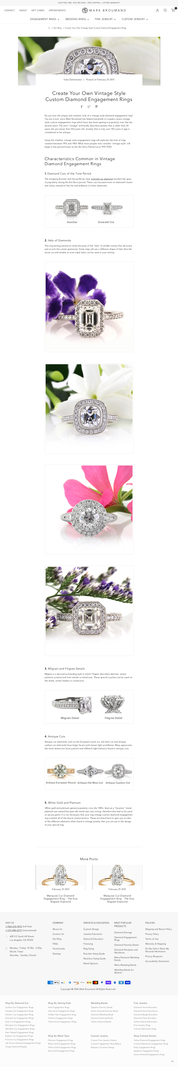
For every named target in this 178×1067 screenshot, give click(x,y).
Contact (9, 10)
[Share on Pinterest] (96, 107)
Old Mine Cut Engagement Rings (20, 1029)
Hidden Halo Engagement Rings (62, 1015)
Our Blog (57, 28)
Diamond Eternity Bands (126, 945)
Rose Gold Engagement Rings (61, 1051)
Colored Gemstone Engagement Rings (151, 1044)
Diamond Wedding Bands (102, 1015)
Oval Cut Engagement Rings (17, 1022)
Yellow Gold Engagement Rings (62, 1047)
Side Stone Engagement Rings (61, 1011)
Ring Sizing (88, 948)
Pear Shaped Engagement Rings (19, 1032)
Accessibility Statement (157, 962)
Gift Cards (37, 10)
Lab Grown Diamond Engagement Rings (23, 1043)
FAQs (55, 944)
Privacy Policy (152, 934)
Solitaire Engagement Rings (60, 1018)
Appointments (57, 10)
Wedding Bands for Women (124, 971)
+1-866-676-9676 (13, 926)
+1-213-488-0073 (13, 930)
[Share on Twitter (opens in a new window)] (89, 107)
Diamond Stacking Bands (102, 1018)
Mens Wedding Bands (125, 965)
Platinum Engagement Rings (60, 1040)
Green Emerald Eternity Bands (104, 1011)
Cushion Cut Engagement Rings (19, 1007)
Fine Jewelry (104, 19)
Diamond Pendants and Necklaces (126, 951)
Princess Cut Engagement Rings (19, 1040)
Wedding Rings (76, 19)
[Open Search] (165, 10)
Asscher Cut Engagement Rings (19, 1015)
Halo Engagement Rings (58, 1007)
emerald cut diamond (102, 179)
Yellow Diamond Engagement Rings (149, 1040)
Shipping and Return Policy (158, 929)
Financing (88, 944)
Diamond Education (93, 939)
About (23, 10)
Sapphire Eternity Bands (101, 1007)
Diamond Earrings (123, 932)
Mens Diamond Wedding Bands (126, 958)
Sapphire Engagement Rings (146, 1051)
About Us (57, 929)
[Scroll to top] (172, 1061)
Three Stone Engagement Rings (62, 1022)
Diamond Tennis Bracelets (145, 1007)
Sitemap (57, 953)
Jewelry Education (92, 934)
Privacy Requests (154, 956)
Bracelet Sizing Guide (94, 953)
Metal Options (90, 963)
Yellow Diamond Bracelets (145, 1022)
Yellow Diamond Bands (101, 1022)
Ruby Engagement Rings (144, 1047)
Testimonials (59, 948)
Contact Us (58, 934)
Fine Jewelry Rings (142, 1025)
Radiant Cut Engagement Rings (19, 1036)
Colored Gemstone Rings (145, 1029)
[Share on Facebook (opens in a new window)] (81, 107)
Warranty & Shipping (155, 944)
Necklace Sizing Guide (94, 958)
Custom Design (91, 929)
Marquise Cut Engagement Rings (20, 1025)
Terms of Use (152, 939)
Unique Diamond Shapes (16, 1047)
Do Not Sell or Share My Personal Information (157, 950)
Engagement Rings (43, 19)
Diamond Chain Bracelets (145, 1018)
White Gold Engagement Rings (62, 1044)
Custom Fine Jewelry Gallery (104, 1040)
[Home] (49, 28)
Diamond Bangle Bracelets (145, 1015)
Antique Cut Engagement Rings (19, 1011)
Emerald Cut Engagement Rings (19, 1018)
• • (89, 3)
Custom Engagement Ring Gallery (106, 1044)
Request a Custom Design (102, 1047)
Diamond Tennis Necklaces (146, 1011)
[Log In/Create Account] (157, 10)
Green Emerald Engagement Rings (149, 1054)
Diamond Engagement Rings (125, 938)
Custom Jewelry (134, 19)
